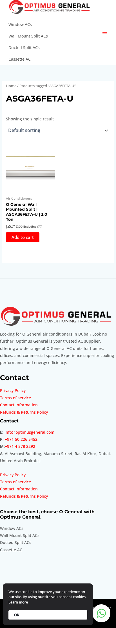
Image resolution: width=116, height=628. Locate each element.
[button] (101, 613)
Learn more (18, 602)
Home (11, 85)
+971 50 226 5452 (21, 439)
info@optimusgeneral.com (29, 432)
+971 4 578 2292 (20, 446)
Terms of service (15, 397)
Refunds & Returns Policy (24, 412)
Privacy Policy (13, 390)
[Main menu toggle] (104, 32)
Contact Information (19, 404)
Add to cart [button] (23, 237)
